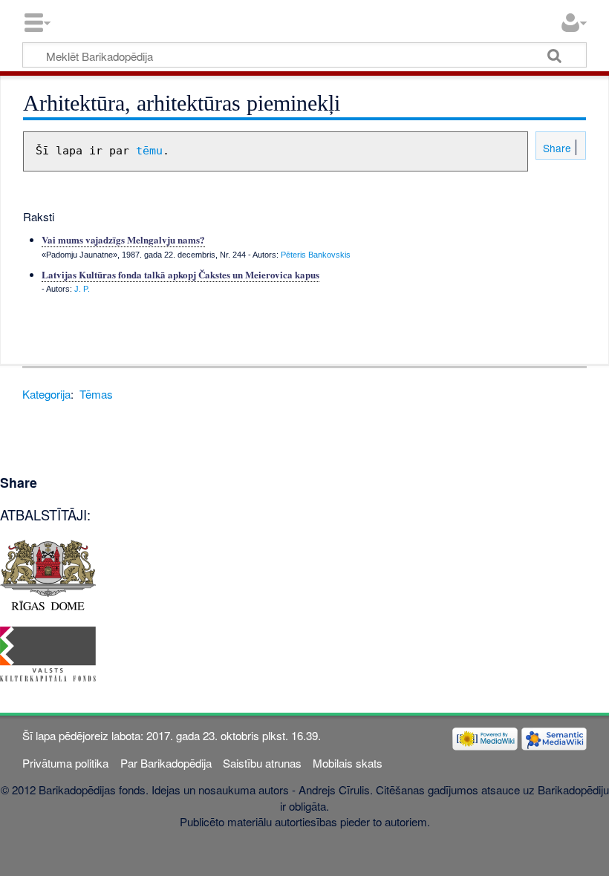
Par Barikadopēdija (166, 763)
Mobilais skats (347, 763)
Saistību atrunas (262, 763)
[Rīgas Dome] (48, 573)
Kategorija (46, 394)
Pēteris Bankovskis (316, 254)
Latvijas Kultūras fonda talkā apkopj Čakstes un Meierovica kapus (180, 274)
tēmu (149, 150)
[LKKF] (48, 652)
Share (555, 147)
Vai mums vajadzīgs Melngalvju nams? (123, 239)
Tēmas (96, 394)
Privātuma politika (65, 763)
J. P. (82, 288)
